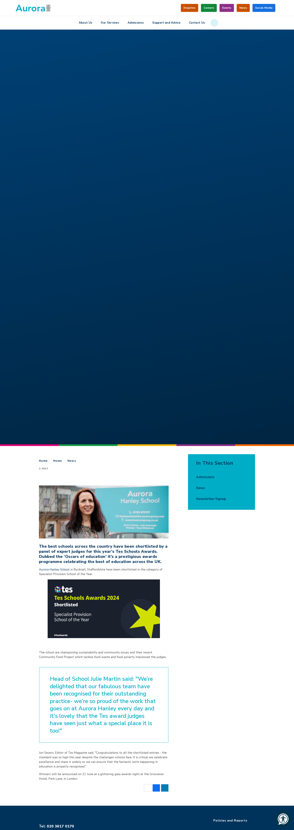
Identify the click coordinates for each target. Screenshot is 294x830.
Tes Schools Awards (136, 551)
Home (43, 461)
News (72, 461)
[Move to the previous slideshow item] (18, 246)
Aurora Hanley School (54, 569)
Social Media (264, 9)
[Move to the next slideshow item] (18, 228)
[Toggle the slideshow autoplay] (18, 237)
